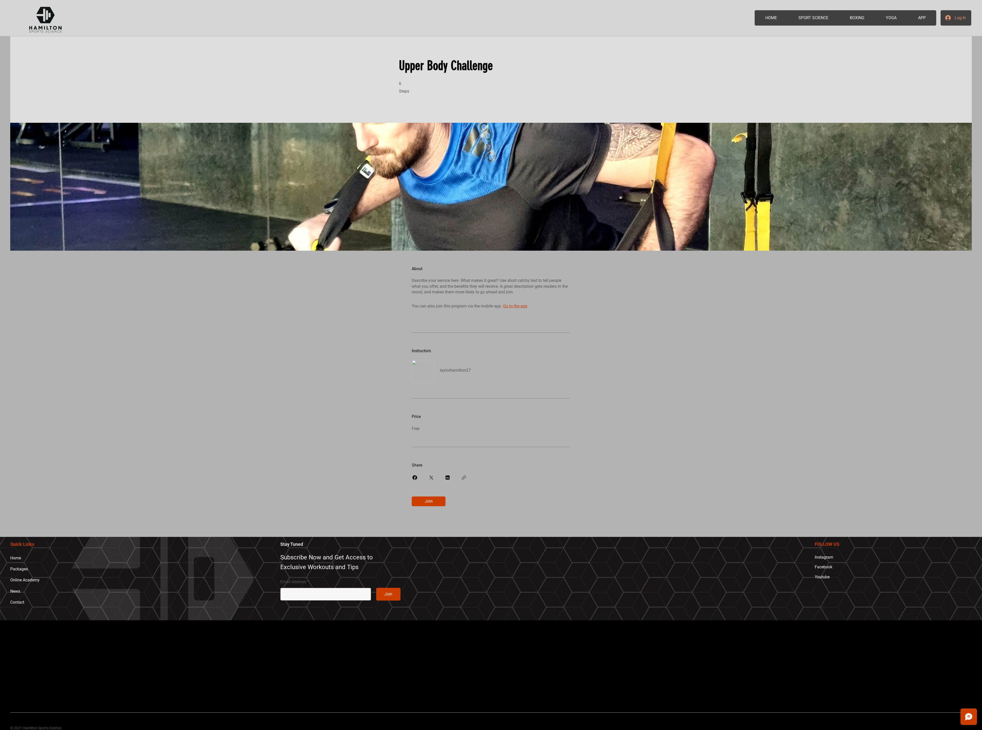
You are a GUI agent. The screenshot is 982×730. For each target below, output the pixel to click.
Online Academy (25, 580)
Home (15, 558)
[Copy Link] (464, 477)
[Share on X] (431, 477)
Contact (17, 602)
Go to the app (515, 306)
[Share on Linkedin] (447, 477)
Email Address (293, 582)
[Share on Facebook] (415, 477)
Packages (19, 569)
